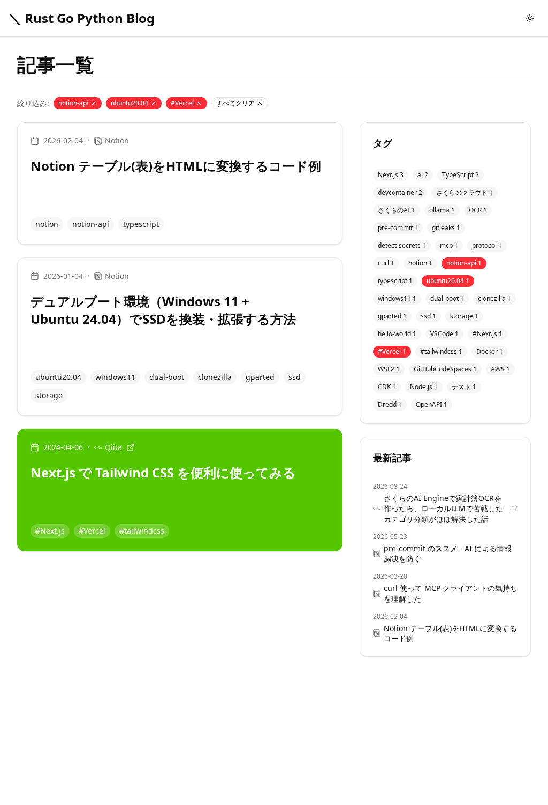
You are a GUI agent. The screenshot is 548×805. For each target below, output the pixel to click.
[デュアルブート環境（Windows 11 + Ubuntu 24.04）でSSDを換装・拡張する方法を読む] (180, 336)
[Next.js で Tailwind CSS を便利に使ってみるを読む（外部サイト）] (180, 490)
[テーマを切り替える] (529, 18)
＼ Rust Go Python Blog (82, 18)
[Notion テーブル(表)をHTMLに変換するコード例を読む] (180, 183)
